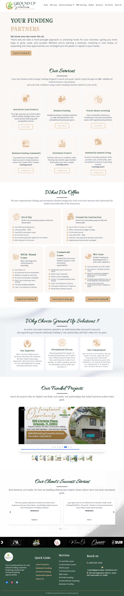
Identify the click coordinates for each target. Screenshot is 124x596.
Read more (35, 508)
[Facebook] (6, 582)
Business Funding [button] (65, 5)
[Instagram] (11, 582)
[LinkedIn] (16, 582)
